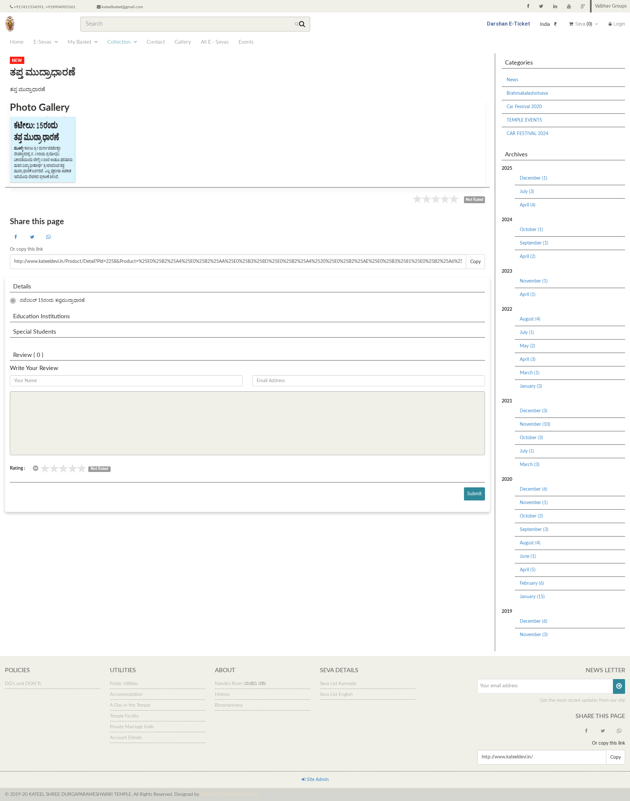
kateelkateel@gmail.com (122, 7)
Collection (119, 42)
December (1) (533, 178)
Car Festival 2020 (524, 107)
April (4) (528, 205)
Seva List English (336, 694)
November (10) (535, 424)
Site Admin (317, 779)
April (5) (528, 570)
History (222, 694)
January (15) (532, 597)
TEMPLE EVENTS (524, 120)
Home (17, 42)
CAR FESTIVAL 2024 (527, 133)
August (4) (530, 319)
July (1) (527, 332)
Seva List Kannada (338, 683)
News (512, 80)
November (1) (534, 281)
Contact (156, 42)
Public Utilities (124, 683)
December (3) (533, 411)
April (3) (528, 359)
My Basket (80, 42)
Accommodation (126, 694)
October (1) (531, 229)
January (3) (531, 386)
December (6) (533, 489)
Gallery (183, 42)
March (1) (529, 373)
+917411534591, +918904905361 (44, 7)
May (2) (527, 346)
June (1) (528, 556)
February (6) (532, 583)
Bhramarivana (228, 705)
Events (246, 42)
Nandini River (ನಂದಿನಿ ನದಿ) (240, 683)
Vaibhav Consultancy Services (230, 794)
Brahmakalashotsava (527, 93)
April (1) (528, 294)
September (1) (534, 243)
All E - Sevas (215, 42)
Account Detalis (126, 737)
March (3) (529, 464)
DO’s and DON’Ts (23, 683)
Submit (474, 494)
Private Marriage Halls (132, 727)
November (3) (534, 635)
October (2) (531, 516)
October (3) (531, 438)
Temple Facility (124, 716)
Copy (475, 262)
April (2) (528, 256)
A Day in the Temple (130, 705)
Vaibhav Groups (611, 6)
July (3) (527, 191)
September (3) (534, 529)
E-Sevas (43, 42)
